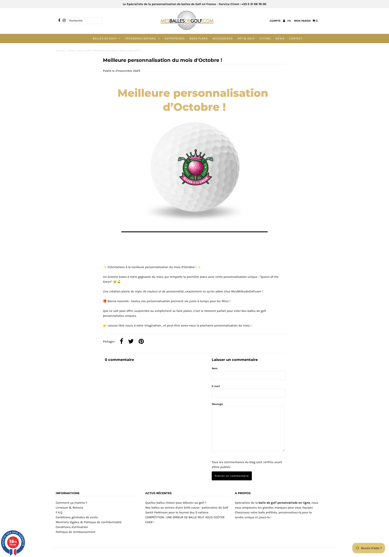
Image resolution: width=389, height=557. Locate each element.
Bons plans (198, 38)
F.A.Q (59, 512)
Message (217, 404)
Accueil (60, 50)
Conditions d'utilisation (72, 527)
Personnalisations (140, 38)
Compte (275, 21)
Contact (295, 38)
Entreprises (175, 38)
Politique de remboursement (75, 532)
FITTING (265, 38)
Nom (214, 368)
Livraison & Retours (69, 507)
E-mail (216, 386)
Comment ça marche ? (71, 502)
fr (289, 20)
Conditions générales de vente (77, 517)
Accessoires (223, 38)
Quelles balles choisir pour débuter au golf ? (175, 502)
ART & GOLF (246, 38)
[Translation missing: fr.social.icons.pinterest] (141, 341)
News (280, 38)
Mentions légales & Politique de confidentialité (89, 522)
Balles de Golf (104, 38)
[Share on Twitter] (131, 341)
